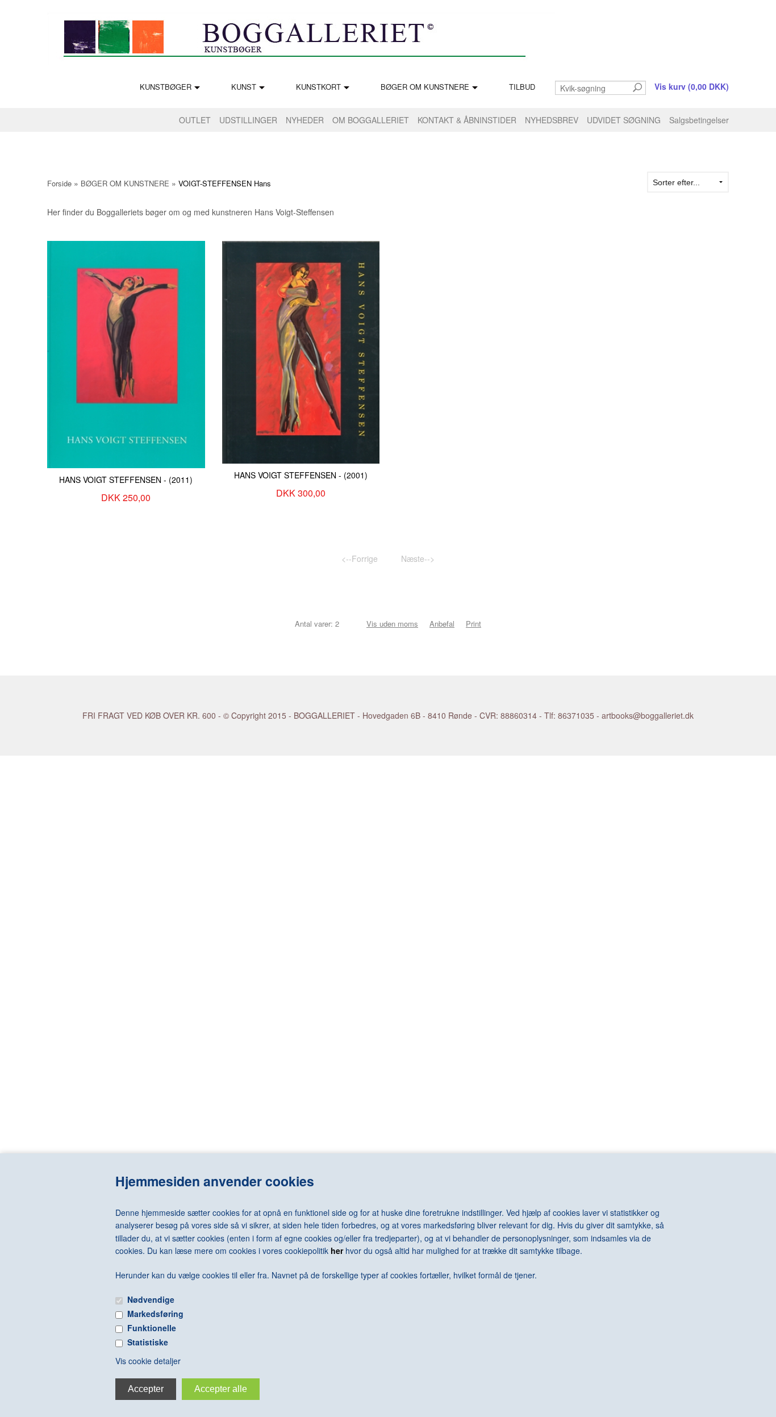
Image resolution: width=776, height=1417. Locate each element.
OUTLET (195, 120)
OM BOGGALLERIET (370, 120)
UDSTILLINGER (248, 120)
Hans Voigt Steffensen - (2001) (301, 475)
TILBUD (522, 86)
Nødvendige (150, 1299)
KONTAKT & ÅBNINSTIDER (467, 120)
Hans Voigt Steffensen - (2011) (126, 479)
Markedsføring (155, 1313)
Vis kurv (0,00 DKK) (691, 86)
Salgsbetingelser (699, 120)
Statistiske (147, 1342)
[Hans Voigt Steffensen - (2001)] (301, 351)
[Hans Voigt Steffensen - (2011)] (126, 353)
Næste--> (418, 558)
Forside (59, 183)
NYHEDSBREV (551, 120)
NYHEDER (305, 120)
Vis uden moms (392, 623)
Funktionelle (151, 1327)
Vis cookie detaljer (148, 1360)
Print (473, 623)
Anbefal (441, 623)
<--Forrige (359, 558)
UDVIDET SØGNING (624, 120)
